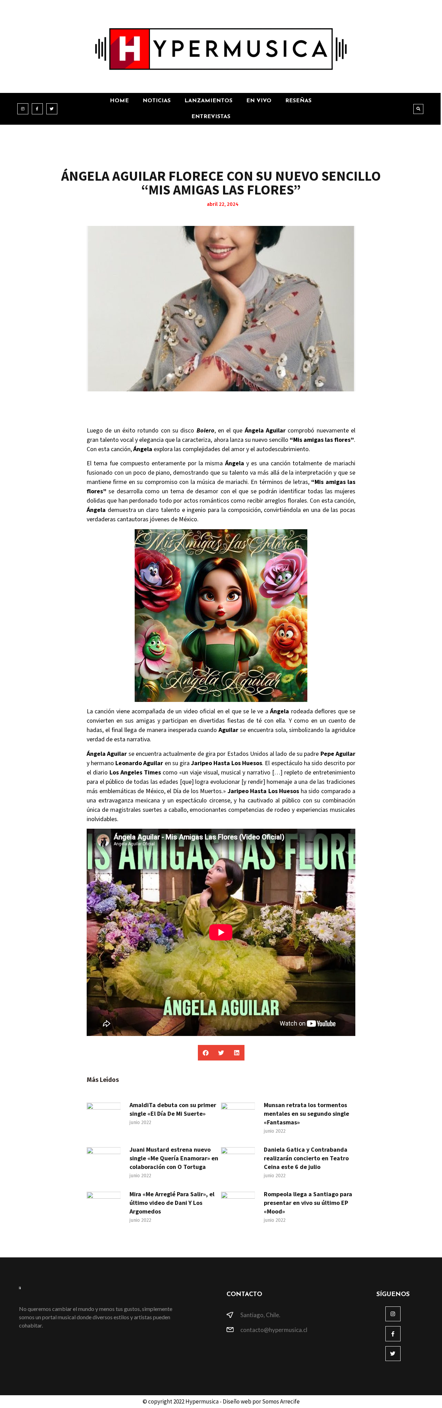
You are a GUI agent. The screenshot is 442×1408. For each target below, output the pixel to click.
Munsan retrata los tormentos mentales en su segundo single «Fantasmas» (306, 1113)
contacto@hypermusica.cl (273, 1329)
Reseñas (298, 101)
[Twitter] (51, 108)
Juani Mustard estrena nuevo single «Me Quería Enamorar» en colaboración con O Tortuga (173, 1158)
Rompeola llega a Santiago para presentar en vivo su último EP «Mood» (308, 1202)
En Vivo (258, 101)
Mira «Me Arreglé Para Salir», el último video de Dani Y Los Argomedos (171, 1202)
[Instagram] (22, 108)
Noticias (157, 101)
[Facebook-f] (37, 108)
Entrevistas (210, 117)
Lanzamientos (208, 101)
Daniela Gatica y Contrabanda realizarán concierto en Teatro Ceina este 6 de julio (306, 1158)
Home (119, 101)
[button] (418, 109)
